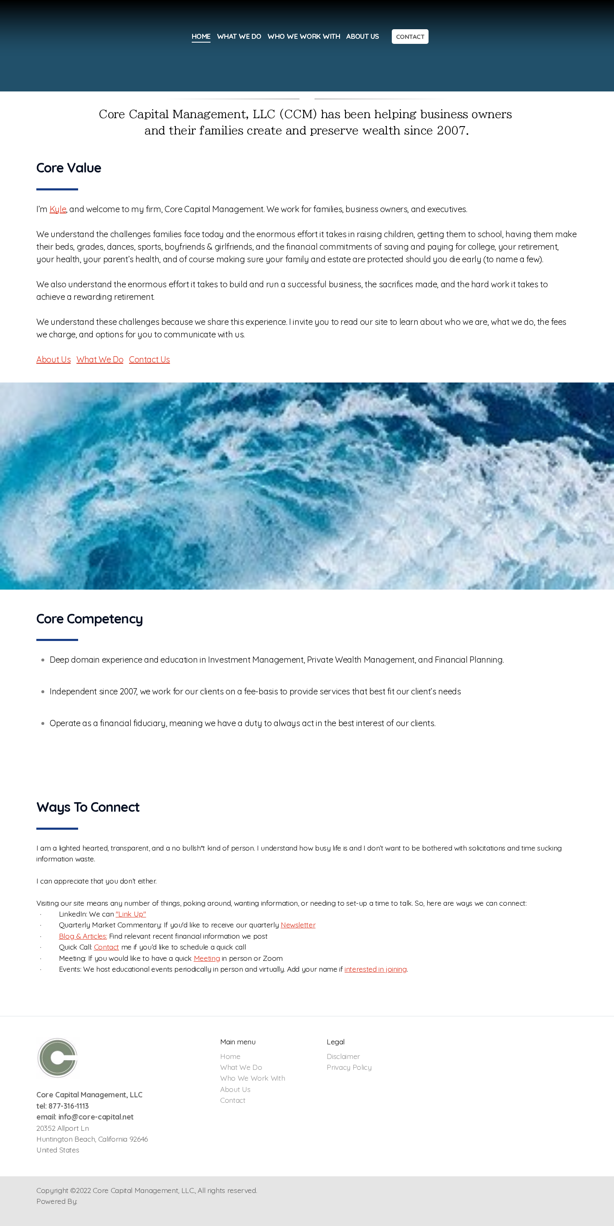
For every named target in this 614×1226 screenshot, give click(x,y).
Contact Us (149, 359)
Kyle (58, 209)
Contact (106, 946)
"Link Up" (131, 913)
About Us (53, 359)
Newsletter (298, 924)
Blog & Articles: (83, 935)
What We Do (99, 359)
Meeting (207, 958)
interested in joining (376, 968)
